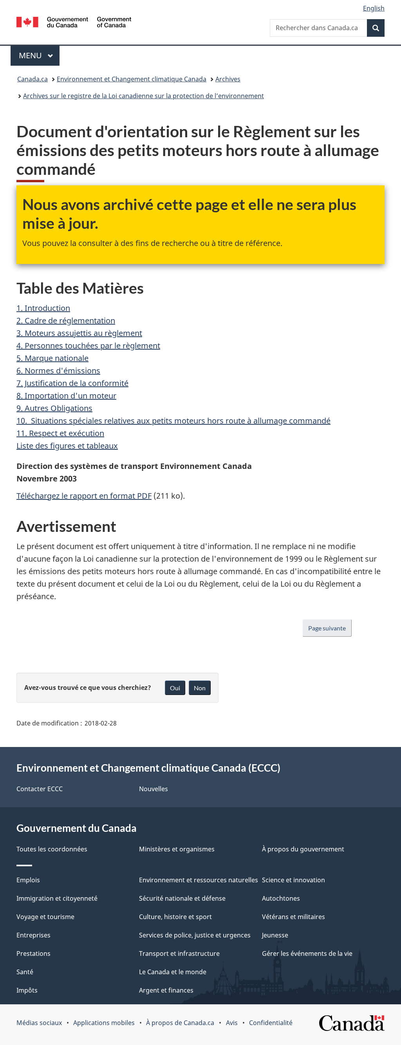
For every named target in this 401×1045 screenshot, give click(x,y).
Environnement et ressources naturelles (198, 880)
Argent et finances (166, 990)
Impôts (27, 990)
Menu (39, 55)
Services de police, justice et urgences (195, 935)
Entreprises (33, 935)
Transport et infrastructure (179, 953)
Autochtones (281, 898)
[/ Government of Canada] (73, 23)
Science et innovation (293, 880)
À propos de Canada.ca (180, 1022)
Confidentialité (271, 1022)
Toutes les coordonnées (51, 849)
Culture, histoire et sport (175, 916)
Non (200, 687)
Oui (175, 687)
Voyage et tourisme (45, 916)
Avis (232, 1022)
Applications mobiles (104, 1022)
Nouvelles (153, 789)
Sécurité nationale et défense (182, 898)
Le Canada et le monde (172, 972)
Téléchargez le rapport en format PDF (84, 495)
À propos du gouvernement (303, 849)
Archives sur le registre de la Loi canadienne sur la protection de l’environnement (143, 96)
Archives (227, 79)
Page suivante (327, 628)
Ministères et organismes (177, 849)
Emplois (28, 880)
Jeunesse (275, 935)
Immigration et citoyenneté (57, 898)
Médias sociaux (39, 1022)
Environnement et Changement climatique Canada (131, 79)
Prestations (33, 953)
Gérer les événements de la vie (307, 953)
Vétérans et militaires (293, 916)
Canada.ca (32, 79)
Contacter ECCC (39, 789)
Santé (24, 972)
